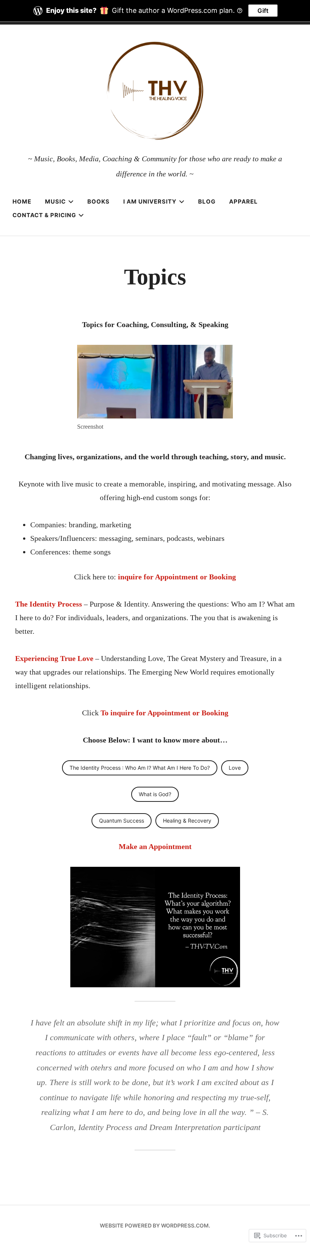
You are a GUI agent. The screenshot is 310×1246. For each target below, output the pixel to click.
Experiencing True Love (55, 658)
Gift (262, 10)
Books (98, 201)
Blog (206, 201)
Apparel (243, 201)
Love (235, 767)
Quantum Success (121, 820)
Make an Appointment (155, 846)
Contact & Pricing (44, 215)
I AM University (150, 201)
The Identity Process (48, 604)
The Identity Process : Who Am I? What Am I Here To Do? (140, 767)
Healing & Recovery (187, 820)
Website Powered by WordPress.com (154, 1225)
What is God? (155, 794)
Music (55, 201)
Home (21, 201)
